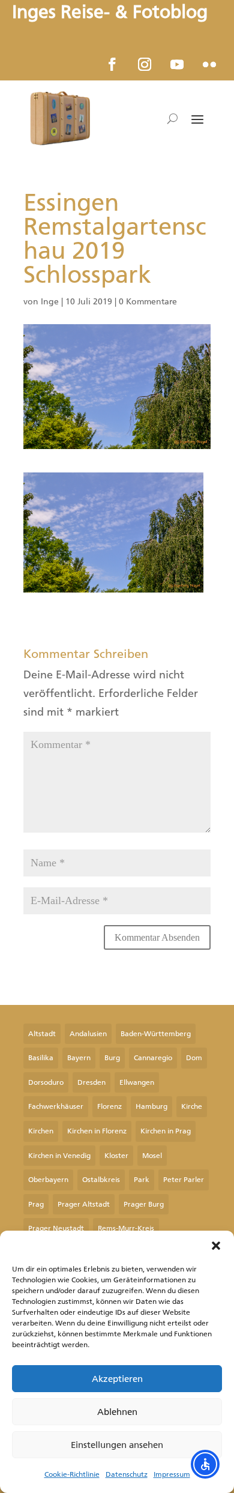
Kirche (191, 1106)
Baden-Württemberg (156, 1034)
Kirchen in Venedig (59, 1155)
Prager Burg (144, 1204)
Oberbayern (48, 1179)
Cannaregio (153, 1058)
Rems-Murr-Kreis (126, 1228)
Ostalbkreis (101, 1179)
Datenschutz (127, 1474)
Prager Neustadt (56, 1228)
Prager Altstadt (84, 1204)
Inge (50, 302)
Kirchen (40, 1131)
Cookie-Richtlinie (72, 1474)
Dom (194, 1058)
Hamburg (151, 1106)
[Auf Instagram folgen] (144, 64)
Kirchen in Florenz (97, 1131)
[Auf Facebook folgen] (112, 64)
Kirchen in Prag (165, 1131)
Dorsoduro (46, 1082)
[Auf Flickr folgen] (209, 64)
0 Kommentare (148, 302)
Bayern (79, 1058)
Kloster (116, 1155)
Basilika (40, 1058)
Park (141, 1179)
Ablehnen (117, 1412)
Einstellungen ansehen (117, 1445)
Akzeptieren (117, 1379)
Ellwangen (136, 1082)
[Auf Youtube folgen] (177, 64)
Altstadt (42, 1034)
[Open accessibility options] (205, 1464)
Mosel (152, 1155)
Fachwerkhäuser (55, 1106)
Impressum (172, 1474)
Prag (36, 1204)
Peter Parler (183, 1179)
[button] (216, 1246)
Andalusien (88, 1034)
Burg (112, 1058)
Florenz (109, 1106)
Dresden (91, 1082)
